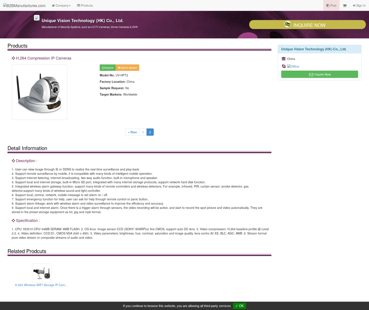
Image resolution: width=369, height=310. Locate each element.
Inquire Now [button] (322, 74)
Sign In (361, 5)
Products (86, 5)
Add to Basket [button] (128, 67)
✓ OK (239, 306)
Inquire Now (309, 25)
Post (332, 5)
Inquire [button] (109, 67)
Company (62, 5)
